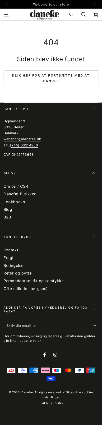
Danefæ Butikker (20, 194)
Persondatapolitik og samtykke (34, 280)
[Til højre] (94, 4)
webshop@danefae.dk (22, 139)
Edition (60, 403)
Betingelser (14, 265)
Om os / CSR (16, 186)
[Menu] (6, 14)
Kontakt (11, 250)
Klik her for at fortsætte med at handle (51, 78)
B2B (7, 217)
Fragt (9, 257)
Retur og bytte (18, 273)
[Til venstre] (8, 4)
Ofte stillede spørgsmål (26, 288)
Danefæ (27, 392)
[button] (83, 14)
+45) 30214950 (24, 145)
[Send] (95, 325)
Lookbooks (14, 201)
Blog (8, 209)
